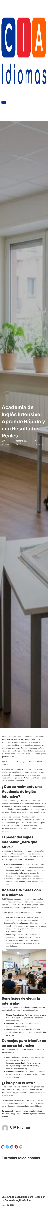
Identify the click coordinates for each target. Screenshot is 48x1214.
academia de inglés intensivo (16, 800)
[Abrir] (3, 102)
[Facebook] (2, 1147)
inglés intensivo (36, 1092)
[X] (7, 1147)
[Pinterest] (16, 1147)
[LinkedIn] (11, 1147)
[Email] (20, 1147)
